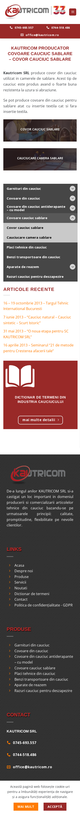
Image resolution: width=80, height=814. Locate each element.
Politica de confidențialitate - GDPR (43, 605)
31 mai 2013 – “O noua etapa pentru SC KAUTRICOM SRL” (35, 334)
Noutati (20, 588)
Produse (21, 576)
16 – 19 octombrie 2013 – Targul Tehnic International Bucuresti (35, 306)
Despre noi (23, 570)
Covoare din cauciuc (31, 650)
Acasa (19, 565)
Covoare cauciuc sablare (34, 668)
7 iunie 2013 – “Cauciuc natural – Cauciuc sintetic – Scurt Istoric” (37, 320)
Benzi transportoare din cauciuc (41, 679)
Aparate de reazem (30, 684)
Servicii (20, 582)
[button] (72, 12)
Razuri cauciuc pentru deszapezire (43, 690)
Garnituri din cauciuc (32, 645)
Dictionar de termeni (31, 593)
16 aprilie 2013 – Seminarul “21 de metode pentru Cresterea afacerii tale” (38, 348)
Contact (21, 599)
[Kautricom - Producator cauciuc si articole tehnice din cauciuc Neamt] (34, 12)
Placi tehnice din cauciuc (34, 673)
